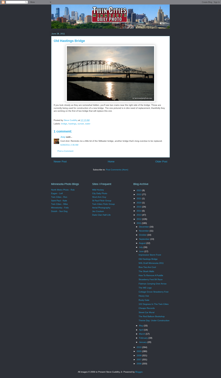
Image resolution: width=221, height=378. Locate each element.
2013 (139, 215)
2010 (139, 347)
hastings (72, 123)
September (144, 239)
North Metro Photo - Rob (63, 190)
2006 (139, 363)
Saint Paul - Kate (59, 200)
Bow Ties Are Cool (147, 267)
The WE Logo (145, 288)
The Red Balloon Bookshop (152, 316)
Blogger (139, 372)
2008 (139, 355)
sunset (81, 123)
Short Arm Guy (99, 197)
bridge (64, 123)
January (143, 342)
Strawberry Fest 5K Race (151, 279)
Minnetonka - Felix (60, 207)
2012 (139, 219)
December (144, 227)
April (141, 330)
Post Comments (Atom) (117, 169)
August (142, 243)
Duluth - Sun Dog (59, 211)
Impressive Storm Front (150, 255)
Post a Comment (65, 151)
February (143, 338)
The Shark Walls (146, 271)
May (141, 325)
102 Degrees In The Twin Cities (154, 304)
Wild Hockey (98, 190)
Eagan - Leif (57, 193)
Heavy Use (144, 296)
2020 (139, 202)
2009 (139, 351)
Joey (62, 137)
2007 (139, 359)
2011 (139, 223)
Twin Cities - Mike (59, 204)
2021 (139, 198)
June (141, 251)
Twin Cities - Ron (59, 197)
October (143, 235)
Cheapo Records (147, 308)
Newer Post (60, 161)
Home (111, 161)
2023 (139, 190)
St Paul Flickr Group (101, 200)
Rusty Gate (144, 300)
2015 (139, 207)
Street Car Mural (146, 312)
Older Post (161, 161)
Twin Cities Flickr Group (103, 204)
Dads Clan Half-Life (101, 215)
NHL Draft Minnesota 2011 (151, 263)
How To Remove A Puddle (151, 275)
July (141, 247)
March (142, 334)
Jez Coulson (98, 211)
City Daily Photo (99, 193)
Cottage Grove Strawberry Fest (153, 292)
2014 (139, 211)
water (87, 123)
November (144, 231)
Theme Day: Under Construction (154, 320)
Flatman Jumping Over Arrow (152, 283)
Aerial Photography (101, 207)
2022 (139, 194)
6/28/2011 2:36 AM (69, 145)
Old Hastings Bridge (148, 259)
